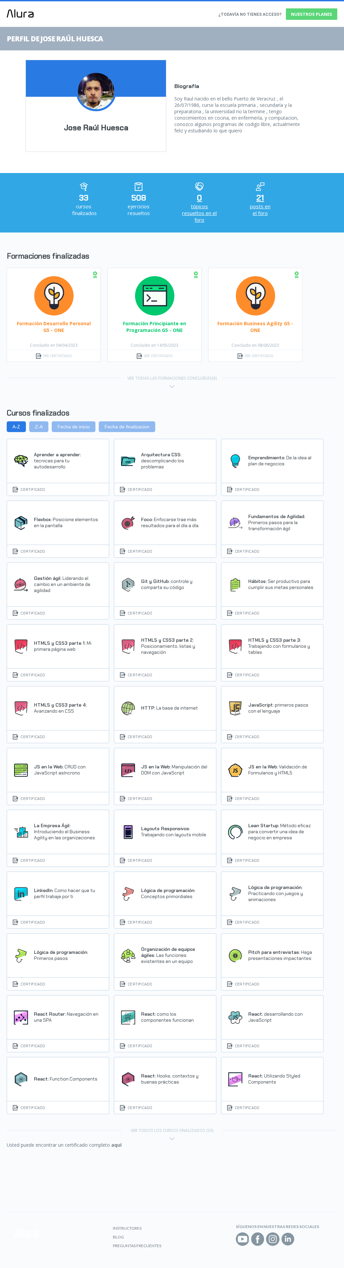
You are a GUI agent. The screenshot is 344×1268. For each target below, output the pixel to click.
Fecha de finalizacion (126, 426)
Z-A (39, 426)
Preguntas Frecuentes (137, 1245)
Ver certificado (57, 355)
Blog (118, 1236)
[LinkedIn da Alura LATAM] (288, 1239)
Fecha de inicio (73, 426)
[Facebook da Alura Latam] (257, 1239)
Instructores (127, 1228)
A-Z (16, 426)
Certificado (32, 489)
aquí (116, 1145)
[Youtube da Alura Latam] (242, 1239)
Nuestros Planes (311, 14)
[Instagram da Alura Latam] (273, 1239)
